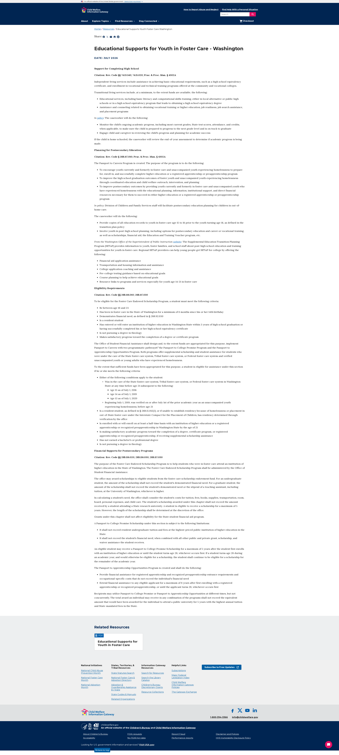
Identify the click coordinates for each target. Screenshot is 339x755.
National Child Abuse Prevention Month (92, 671)
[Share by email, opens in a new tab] (111, 37)
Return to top (102, 750)
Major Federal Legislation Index (180, 676)
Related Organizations (123, 699)
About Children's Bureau (95, 734)
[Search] (252, 14)
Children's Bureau (140, 728)
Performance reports (182, 738)
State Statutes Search (122, 673)
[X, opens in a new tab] (240, 710)
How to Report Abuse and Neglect (201, 10)
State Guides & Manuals (123, 694)
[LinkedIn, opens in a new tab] (255, 710)
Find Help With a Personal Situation (240, 10)
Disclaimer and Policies (227, 734)
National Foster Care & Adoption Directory (123, 678)
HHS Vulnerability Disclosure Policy (233, 738)
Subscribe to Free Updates (218, 667)
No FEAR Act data (136, 738)
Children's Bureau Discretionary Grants (152, 686)
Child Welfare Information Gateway (176, 728)
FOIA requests (134, 734)
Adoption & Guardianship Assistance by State (123, 687)
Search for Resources (152, 673)
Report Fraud (178, 734)
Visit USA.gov (146, 744)
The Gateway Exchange (184, 692)
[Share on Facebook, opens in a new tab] (103, 37)
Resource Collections (152, 692)
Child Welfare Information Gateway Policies (183, 685)
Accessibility (89, 738)
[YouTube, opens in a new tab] (247, 710)
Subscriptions (179, 670)
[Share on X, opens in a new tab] (107, 37)
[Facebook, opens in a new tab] (232, 710)
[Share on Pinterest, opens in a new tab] (118, 37)
